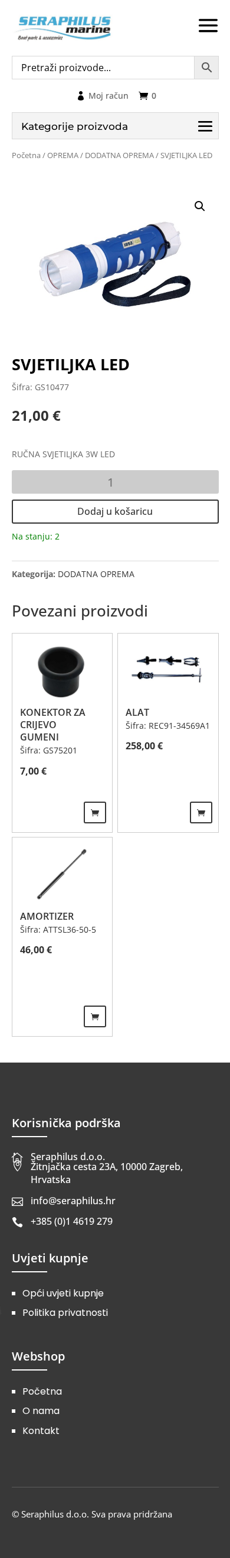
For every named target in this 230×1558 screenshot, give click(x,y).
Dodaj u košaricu (115, 511)
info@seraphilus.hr (73, 1200)
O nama (41, 1411)
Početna (26, 155)
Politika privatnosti (65, 1312)
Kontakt (41, 1431)
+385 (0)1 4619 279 (72, 1221)
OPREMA (62, 155)
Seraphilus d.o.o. (68, 1156)
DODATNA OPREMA (119, 155)
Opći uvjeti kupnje (63, 1293)
